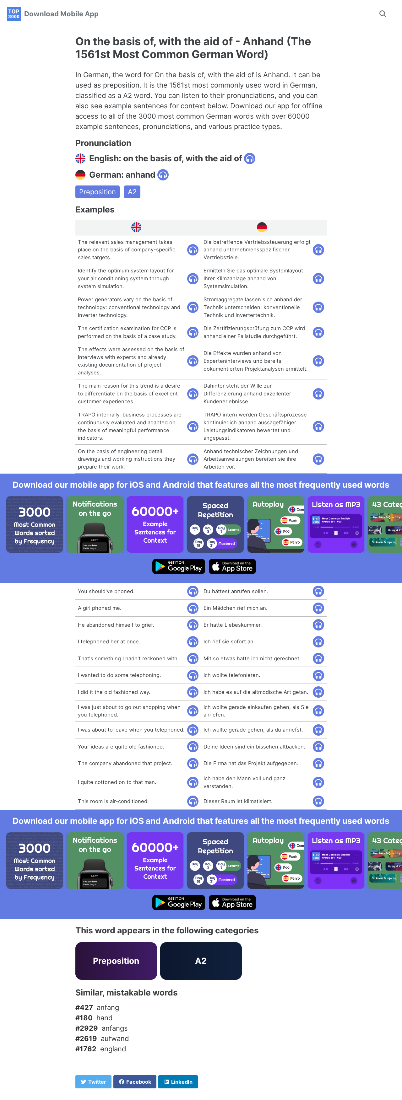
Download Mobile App (61, 14)
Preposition (97, 192)
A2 (132, 192)
